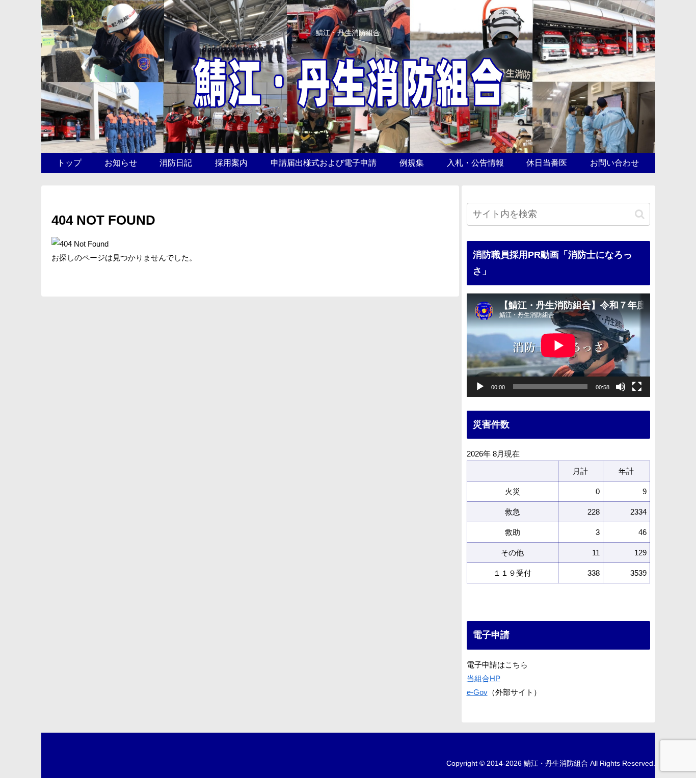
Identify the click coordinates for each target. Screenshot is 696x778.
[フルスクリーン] (637, 387)
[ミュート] (620, 387)
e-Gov (477, 692)
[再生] (480, 387)
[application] (558, 345)
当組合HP (483, 678)
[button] (640, 214)
